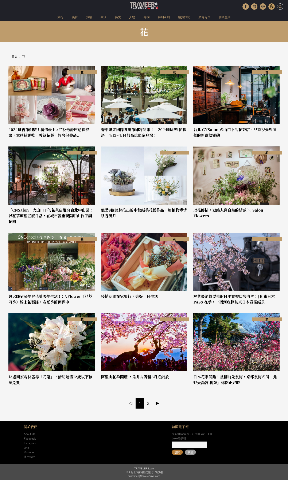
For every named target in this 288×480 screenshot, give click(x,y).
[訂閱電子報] (271, 6)
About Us (29, 434)
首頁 (14, 56)
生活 (103, 17)
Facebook (30, 438)
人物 (132, 17)
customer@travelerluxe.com (144, 476)
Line (26, 448)
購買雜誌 (184, 17)
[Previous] (131, 403)
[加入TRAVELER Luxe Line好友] (263, 6)
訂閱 (177, 452)
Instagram (30, 443)
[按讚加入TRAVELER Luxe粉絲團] (245, 6)
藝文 (118, 17)
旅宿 (89, 17)
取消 (190, 452)
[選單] (7, 7)
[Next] (157, 403)
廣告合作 (204, 17)
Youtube (29, 452)
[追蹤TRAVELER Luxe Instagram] (254, 6)
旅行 (60, 17)
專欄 (146, 17)
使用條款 (29, 457)
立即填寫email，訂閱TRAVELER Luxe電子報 (192, 436)
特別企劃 (164, 17)
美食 (75, 17)
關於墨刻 (224, 17)
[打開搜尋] (280, 6)
